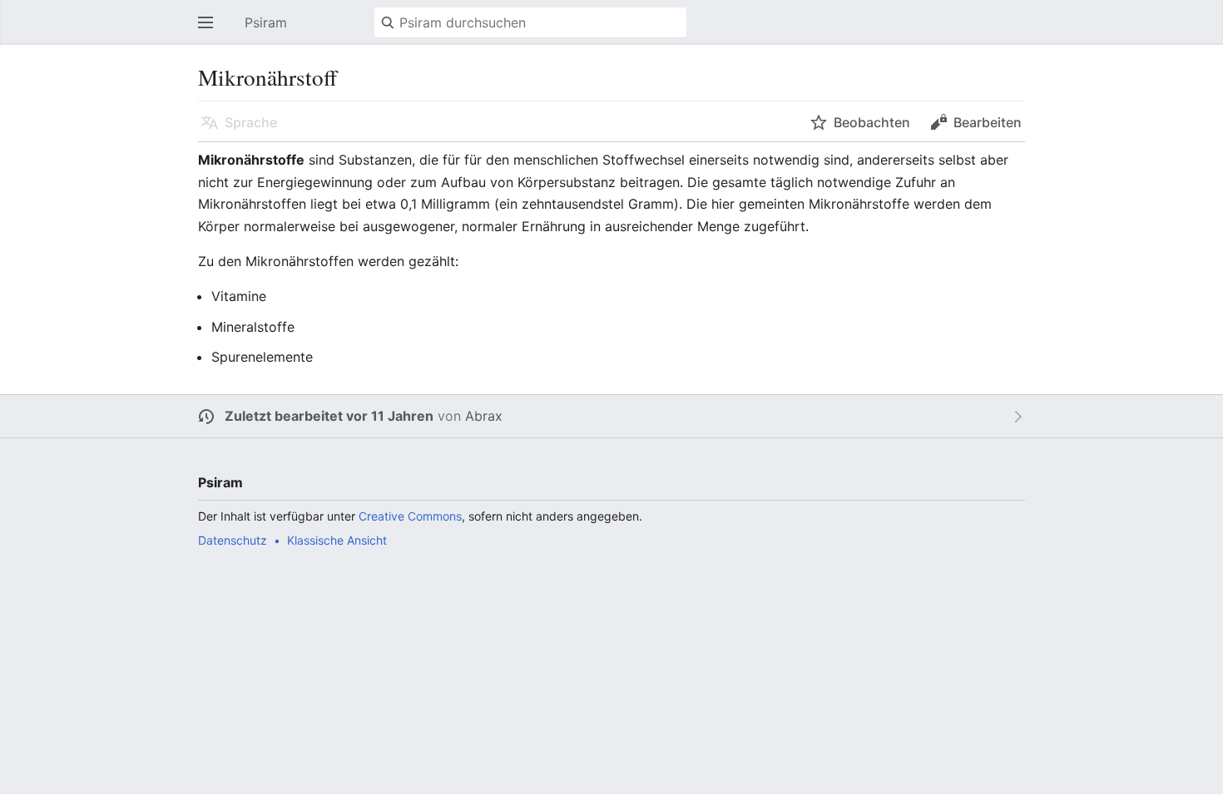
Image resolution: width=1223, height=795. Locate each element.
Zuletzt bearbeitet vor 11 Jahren (329, 415)
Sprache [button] (251, 122)
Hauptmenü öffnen (210, 30)
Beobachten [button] (872, 122)
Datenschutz (232, 540)
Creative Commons (410, 516)
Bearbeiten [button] (987, 122)
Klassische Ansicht (337, 540)
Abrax (484, 415)
